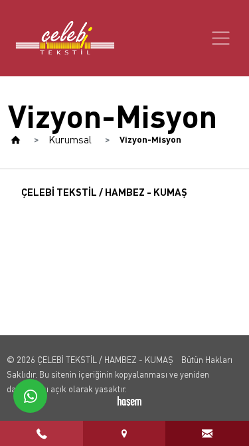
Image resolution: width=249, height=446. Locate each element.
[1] (221, 38)
